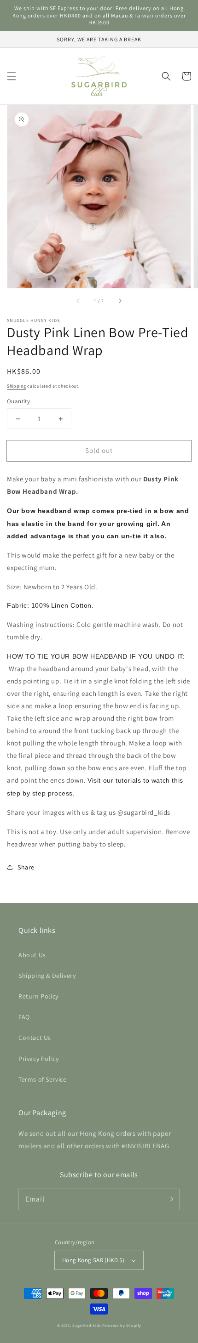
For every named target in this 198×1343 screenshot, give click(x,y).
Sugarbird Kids (86, 1325)
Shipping (16, 386)
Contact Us (34, 1037)
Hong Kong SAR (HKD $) (93, 1260)
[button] (11, 76)
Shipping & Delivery (47, 975)
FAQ (24, 1017)
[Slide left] (78, 301)
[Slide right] (120, 301)
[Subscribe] (169, 1199)
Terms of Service (42, 1079)
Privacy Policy (38, 1059)
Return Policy (38, 996)
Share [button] (26, 867)
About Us (32, 955)
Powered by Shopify (121, 1325)
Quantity (18, 401)
